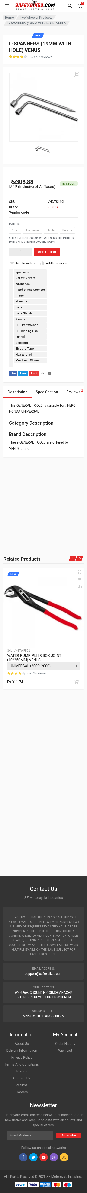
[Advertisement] (43, 500)
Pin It (34, 373)
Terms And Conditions (22, 1064)
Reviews (74, 391)
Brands (21, 1071)
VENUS (53, 207)
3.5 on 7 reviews (40, 57)
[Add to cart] (76, 682)
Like (13, 373)
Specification (47, 392)
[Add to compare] (80, 586)
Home (9, 17)
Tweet (23, 373)
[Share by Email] (49, 373)
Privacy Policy (21, 1057)
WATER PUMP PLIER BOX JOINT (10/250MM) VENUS (34, 657)
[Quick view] (80, 572)
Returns (22, 1085)
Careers (22, 1092)
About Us (22, 1044)
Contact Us (21, 1078)
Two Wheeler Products (35, 17)
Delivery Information (21, 1050)
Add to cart (47, 252)
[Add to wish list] (80, 579)
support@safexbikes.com (43, 974)
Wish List (65, 1050)
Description (17, 392)
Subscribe (68, 1135)
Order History (65, 1044)
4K (42, 373)
